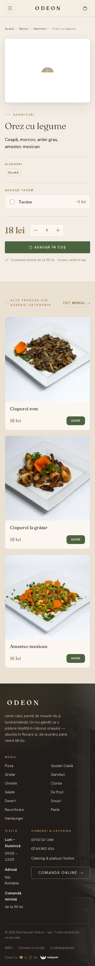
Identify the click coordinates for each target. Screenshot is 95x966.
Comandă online (57, 872)
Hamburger (14, 818)
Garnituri (40, 29)
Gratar (10, 774)
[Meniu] (10, 8)
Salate (10, 792)
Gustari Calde (62, 766)
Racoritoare (14, 809)
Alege (75, 420)
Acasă (9, 29)
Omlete (11, 783)
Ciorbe (56, 783)
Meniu (23, 29)
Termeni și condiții (31, 948)
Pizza (9, 766)
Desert (10, 801)
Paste (55, 809)
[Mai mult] (58, 230)
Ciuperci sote (24, 409)
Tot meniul (74, 303)
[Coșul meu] (85, 8)
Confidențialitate (62, 948)
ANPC (9, 948)
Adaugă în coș (50, 247)
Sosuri (56, 801)
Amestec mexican (29, 646)
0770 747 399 (42, 839)
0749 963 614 (42, 848)
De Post (57, 792)
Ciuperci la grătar (29, 527)
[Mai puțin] (35, 230)
